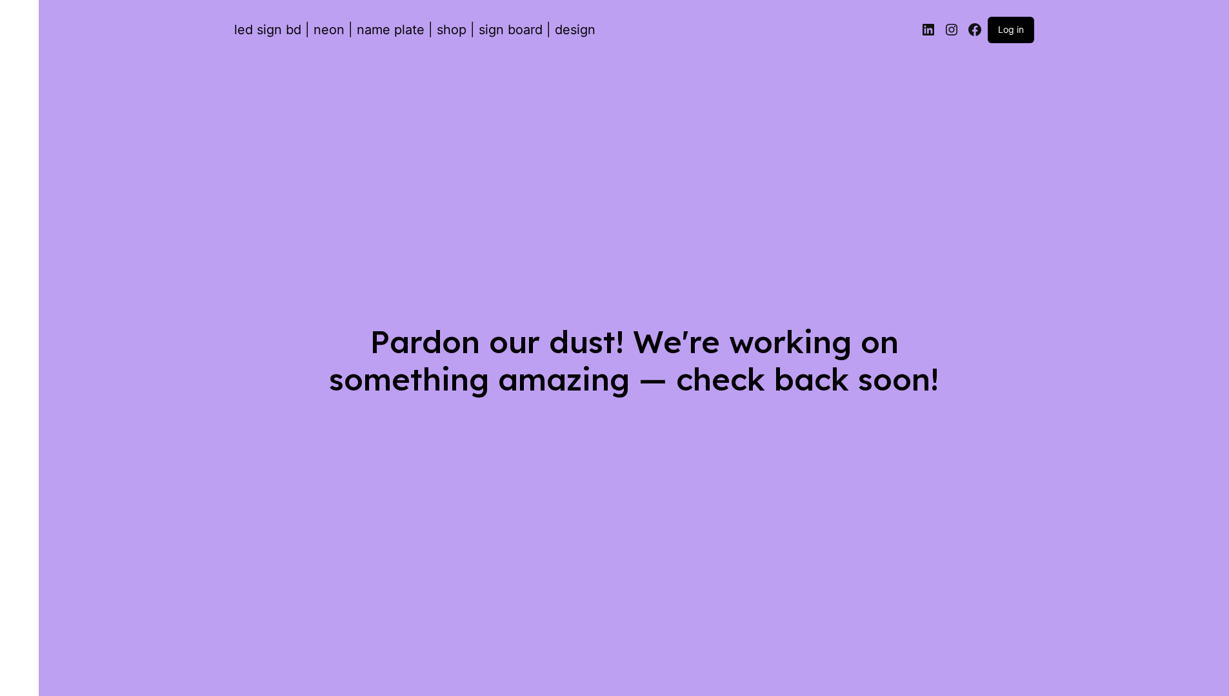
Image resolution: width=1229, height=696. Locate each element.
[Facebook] (975, 29)
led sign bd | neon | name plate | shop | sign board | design (414, 29)
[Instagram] (951, 29)
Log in (1011, 29)
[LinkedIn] (928, 29)
